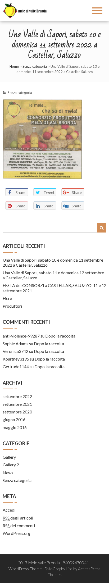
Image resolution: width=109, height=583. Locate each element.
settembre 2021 (17, 404)
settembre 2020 (17, 411)
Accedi (9, 509)
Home (14, 66)
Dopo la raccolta (60, 335)
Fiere (7, 298)
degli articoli (18, 517)
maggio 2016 (15, 427)
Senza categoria (34, 66)
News (8, 472)
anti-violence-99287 (21, 335)
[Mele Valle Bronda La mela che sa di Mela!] (27, 9)
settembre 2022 (17, 396)
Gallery (9, 456)
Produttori (12, 305)
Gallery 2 (11, 464)
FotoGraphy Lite (58, 568)
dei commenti (19, 525)
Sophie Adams (15, 343)
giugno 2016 (14, 419)
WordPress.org (16, 533)
